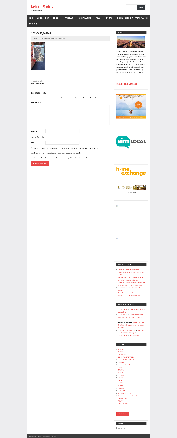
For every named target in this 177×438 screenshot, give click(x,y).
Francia (120, 372)
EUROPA (121, 370)
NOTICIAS (121, 385)
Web (32, 143)
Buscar (141, 7)
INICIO (31, 18)
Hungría (120, 378)
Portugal (121, 388)
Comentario (36, 103)
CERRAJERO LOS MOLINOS (127, 330)
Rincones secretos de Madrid (127, 396)
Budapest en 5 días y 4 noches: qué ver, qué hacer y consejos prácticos (131, 317)
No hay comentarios (58, 38)
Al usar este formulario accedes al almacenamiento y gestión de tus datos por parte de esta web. (65, 158)
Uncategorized (122, 403)
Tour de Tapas (134, 335)
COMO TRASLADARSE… (126, 357)
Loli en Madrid (42, 6)
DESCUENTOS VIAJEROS (126, 84)
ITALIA (120, 380)
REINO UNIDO (122, 390)
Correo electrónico (38, 137)
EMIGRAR (109, 18)
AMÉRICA (121, 352)
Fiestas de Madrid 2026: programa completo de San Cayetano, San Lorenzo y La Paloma (131, 272)
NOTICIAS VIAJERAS (85, 18)
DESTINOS (56, 18)
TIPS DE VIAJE (69, 18)
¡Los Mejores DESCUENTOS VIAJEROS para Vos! (132, 18)
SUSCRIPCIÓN (33, 24)
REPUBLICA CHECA (124, 393)
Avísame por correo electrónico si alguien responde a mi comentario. (56, 153)
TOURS (98, 18)
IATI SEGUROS (122, 414)
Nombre (34, 131)
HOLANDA (121, 375)
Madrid (120, 383)
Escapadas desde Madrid (126, 365)
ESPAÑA (121, 367)
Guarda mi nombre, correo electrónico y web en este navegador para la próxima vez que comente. (66, 148)
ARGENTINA (122, 354)
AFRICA (120, 349)
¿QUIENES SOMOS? (43, 18)
